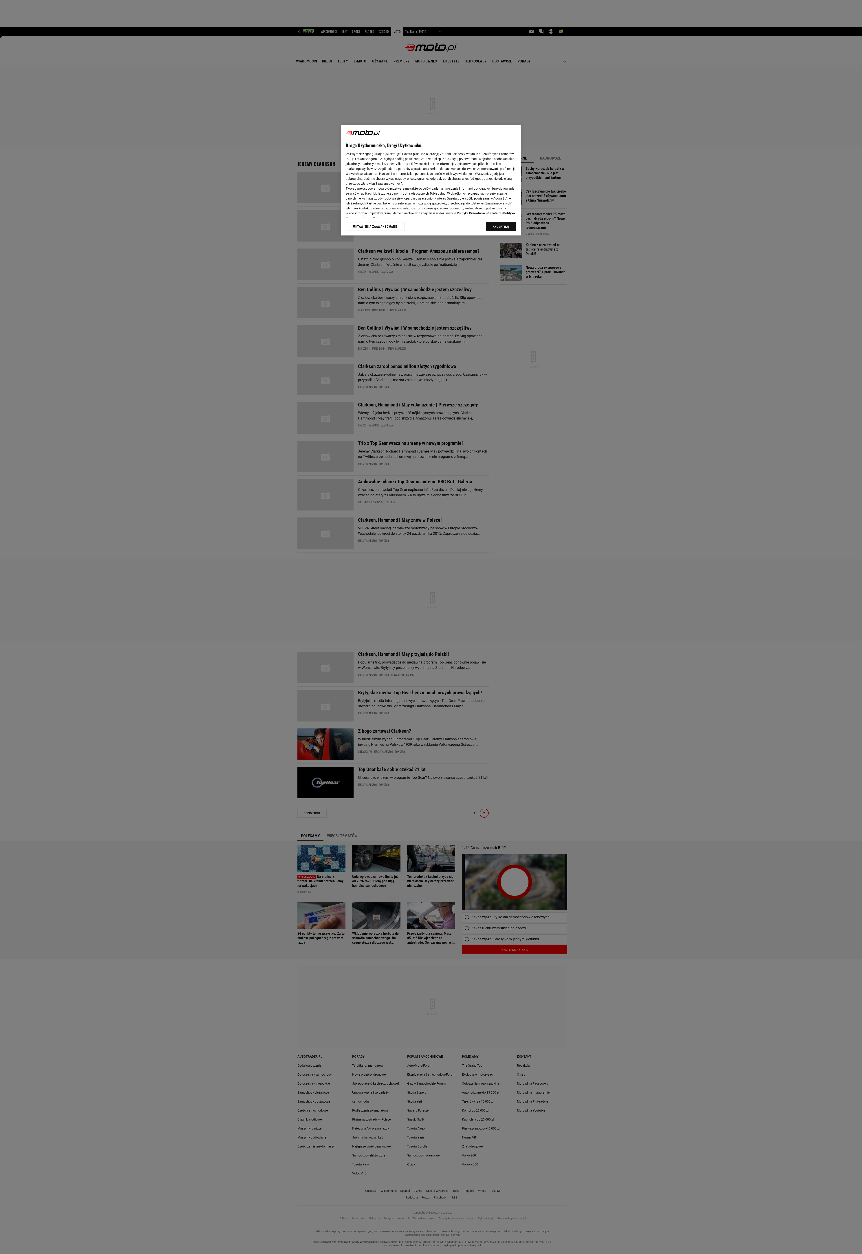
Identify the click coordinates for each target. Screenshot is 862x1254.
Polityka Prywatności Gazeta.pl (479, 213)
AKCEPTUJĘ (501, 227)
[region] (431, 180)
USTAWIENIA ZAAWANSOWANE (375, 226)
